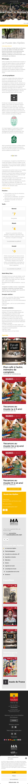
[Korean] (20, 739)
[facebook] (4, 510)
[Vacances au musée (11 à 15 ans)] (14, 427)
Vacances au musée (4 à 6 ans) (12, 407)
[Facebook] (4, 539)
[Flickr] (7, 539)
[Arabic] (16, 739)
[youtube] (15, 727)
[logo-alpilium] (14, 752)
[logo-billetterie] (14, 755)
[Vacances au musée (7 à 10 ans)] (14, 464)
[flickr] (6, 510)
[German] (12, 739)
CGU (18, 782)
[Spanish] (10, 739)
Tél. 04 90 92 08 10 (14, 707)
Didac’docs (7, 560)
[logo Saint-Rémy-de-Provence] (14, 693)
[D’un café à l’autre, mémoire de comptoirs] (14, 351)
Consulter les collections (11, 554)
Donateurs (7, 574)
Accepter (14, 772)
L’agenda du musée (10, 565)
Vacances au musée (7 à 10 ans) (13, 481)
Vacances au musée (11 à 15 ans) (13, 444)
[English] (6, 739)
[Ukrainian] (14, 739)
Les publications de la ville (12, 571)
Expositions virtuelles (10, 557)
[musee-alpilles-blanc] (14, 745)
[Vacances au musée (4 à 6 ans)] (14, 390)
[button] (26, 758)
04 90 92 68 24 (12, 533)
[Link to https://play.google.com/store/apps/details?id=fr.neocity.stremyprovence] (15, 734)
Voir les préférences (14, 779)
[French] (5, 739)
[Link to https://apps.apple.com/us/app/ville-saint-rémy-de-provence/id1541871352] (12, 734)
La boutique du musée (10, 568)
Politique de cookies (12, 782)
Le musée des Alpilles (10, 548)
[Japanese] (18, 739)
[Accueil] (14, 11)
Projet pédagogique (10, 551)
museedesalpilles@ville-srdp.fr (14, 534)
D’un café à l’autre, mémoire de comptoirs (13, 369)
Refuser (14, 775)
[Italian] (9, 739)
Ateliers (7, 563)
